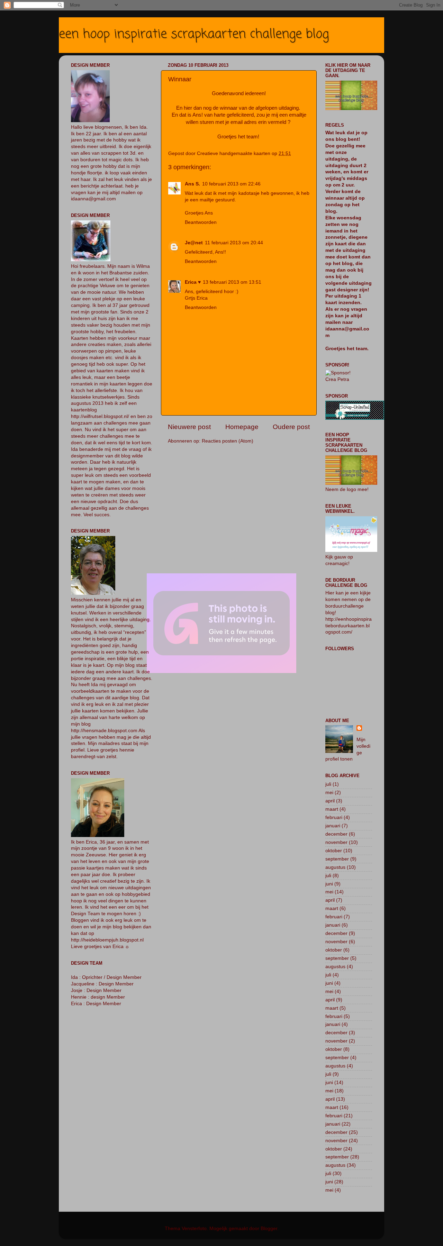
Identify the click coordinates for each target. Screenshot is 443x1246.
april (330, 800)
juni (329, 883)
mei (329, 792)
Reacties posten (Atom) (227, 441)
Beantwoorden (201, 222)
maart (331, 809)
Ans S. (192, 184)
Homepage (242, 426)
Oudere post (291, 426)
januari (332, 825)
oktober (333, 850)
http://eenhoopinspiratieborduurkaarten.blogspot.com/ (348, 626)
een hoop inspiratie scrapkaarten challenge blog (194, 34)
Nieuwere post (189, 426)
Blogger (269, 1228)
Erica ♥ (193, 282)
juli (328, 784)
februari (333, 817)
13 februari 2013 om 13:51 (232, 282)
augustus (335, 867)
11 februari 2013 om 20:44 (234, 242)
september (337, 859)
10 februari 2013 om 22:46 (231, 184)
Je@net (194, 242)
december (336, 834)
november (336, 842)
